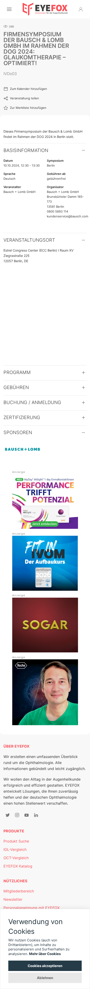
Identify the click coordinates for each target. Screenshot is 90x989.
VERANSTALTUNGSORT (29, 240)
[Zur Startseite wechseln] (45, 9)
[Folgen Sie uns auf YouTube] (26, 815)
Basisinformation (25, 150)
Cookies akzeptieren (45, 966)
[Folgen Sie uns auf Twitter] (7, 815)
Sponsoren (17, 432)
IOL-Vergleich (15, 849)
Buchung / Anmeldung (32, 402)
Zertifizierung (21, 417)
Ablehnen (45, 978)
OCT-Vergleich (16, 857)
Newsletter (12, 899)
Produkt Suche (16, 841)
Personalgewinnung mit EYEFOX (31, 907)
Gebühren (16, 387)
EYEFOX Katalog (17, 866)
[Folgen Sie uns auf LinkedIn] (36, 815)
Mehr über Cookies (45, 954)
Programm (17, 372)
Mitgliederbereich (18, 891)
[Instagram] (17, 815)
